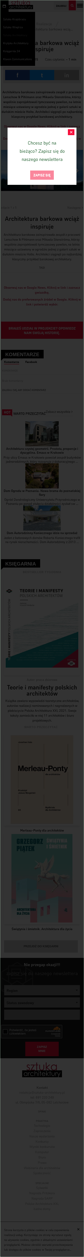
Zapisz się (42, 174)
